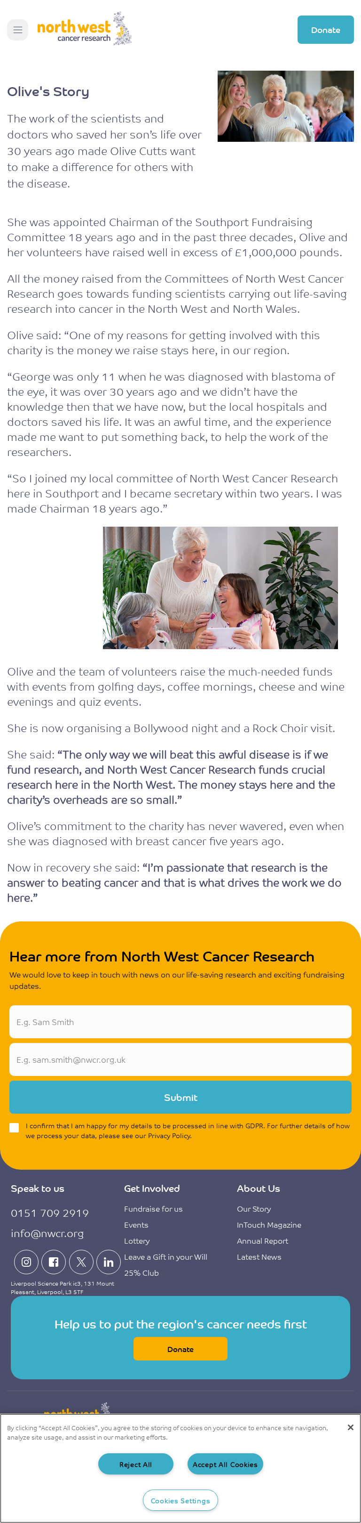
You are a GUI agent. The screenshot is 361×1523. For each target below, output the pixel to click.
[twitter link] (81, 1262)
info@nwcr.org (47, 1232)
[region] (180, 1468)
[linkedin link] (108, 1262)
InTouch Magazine (269, 1224)
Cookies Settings (181, 1500)
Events (136, 1224)
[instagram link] (26, 1262)
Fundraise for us (153, 1208)
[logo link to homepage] (85, 29)
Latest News (259, 1256)
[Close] (350, 1427)
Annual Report (262, 1240)
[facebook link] (53, 1262)
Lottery (136, 1240)
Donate (325, 29)
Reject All (135, 1464)
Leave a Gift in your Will (165, 1256)
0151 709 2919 (50, 1212)
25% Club (141, 1272)
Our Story (254, 1208)
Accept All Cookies (225, 1464)
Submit (180, 1097)
